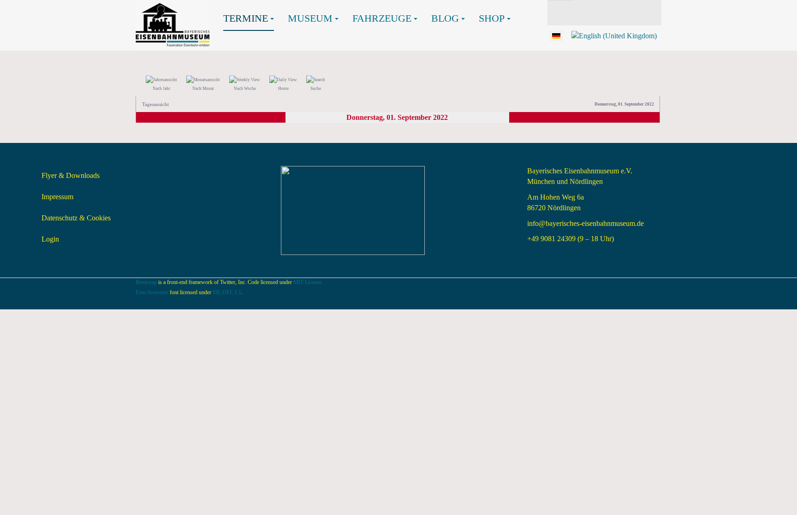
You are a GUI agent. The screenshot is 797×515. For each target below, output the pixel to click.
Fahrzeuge (381, 18)
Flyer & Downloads (71, 175)
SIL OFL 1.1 (227, 292)
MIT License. (308, 282)
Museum (310, 18)
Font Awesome (152, 292)
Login (50, 239)
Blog (445, 18)
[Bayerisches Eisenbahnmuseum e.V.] (172, 12)
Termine (245, 18)
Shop (492, 18)
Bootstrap (146, 282)
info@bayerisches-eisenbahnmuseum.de (585, 223)
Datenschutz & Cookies (76, 218)
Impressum (57, 197)
